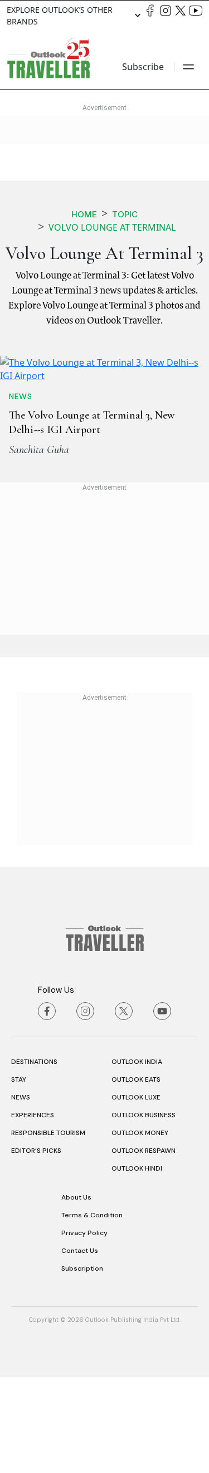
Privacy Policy (84, 1328)
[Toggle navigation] (188, 66)
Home (84, 214)
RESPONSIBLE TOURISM (48, 1228)
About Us (76, 1292)
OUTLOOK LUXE (136, 1192)
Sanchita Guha (39, 545)
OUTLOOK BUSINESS (143, 1210)
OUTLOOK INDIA (136, 1157)
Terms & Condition (92, 1310)
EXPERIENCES (32, 1210)
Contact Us (79, 1346)
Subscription (82, 1364)
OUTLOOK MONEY (139, 1228)
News (20, 492)
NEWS (20, 1192)
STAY (18, 1175)
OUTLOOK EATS (136, 1175)
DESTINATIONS (34, 1157)
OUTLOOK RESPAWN (143, 1246)
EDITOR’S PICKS (36, 1246)
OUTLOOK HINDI (136, 1264)
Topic (125, 214)
